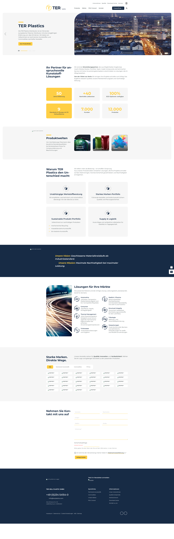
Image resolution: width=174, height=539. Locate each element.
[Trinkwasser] (76, 330)
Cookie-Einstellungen (67, 513)
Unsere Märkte (92, 497)
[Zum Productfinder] (171, 267)
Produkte (77, 8)
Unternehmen (97, 3)
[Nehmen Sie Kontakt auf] (171, 272)
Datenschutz (56, 513)
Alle (50, 367)
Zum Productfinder (25, 43)
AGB (75, 513)
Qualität (104, 3)
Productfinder (118, 8)
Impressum (49, 513)
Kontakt (101, 8)
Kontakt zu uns (113, 503)
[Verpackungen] (104, 327)
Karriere (120, 3)
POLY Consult (92, 8)
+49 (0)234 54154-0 (57, 494)
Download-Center (112, 3)
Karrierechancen (113, 497)
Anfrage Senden (81, 457)
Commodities (92, 494)
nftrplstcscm (56, 498)
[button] (5, 34)
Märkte (84, 8)
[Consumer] (76, 308)
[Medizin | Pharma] (104, 299)
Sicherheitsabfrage (80, 443)
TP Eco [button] (88, 367)
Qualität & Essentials (114, 494)
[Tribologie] (104, 319)
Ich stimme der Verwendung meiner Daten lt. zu (101, 453)
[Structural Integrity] (104, 310)
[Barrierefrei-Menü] (126, 3)
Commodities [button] (78, 367)
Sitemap (79, 513)
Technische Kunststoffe (94, 492)
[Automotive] (76, 299)
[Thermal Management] (76, 316)
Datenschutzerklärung (116, 453)
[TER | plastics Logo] (56, 7)
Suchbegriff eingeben (126, 8)
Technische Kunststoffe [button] (62, 367)
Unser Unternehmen (115, 492)
